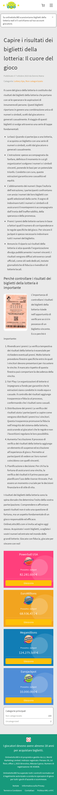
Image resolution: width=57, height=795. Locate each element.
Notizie (16, 785)
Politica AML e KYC (45, 790)
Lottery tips (19, 81)
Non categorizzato (34, 81)
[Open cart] (43, 5)
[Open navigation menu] (51, 5)
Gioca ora (28, 583)
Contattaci (29, 790)
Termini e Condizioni (12, 790)
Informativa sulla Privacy (33, 785)
